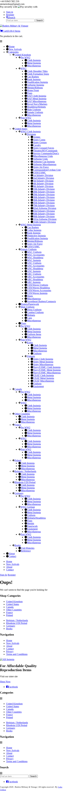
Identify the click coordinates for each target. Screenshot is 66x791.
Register (10, 14)
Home (9, 561)
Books (9, 628)
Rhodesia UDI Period (16, 623)
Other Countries (14, 609)
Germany (10, 626)
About (9, 567)
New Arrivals (12, 564)
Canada (10, 607)
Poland (9, 615)
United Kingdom (14, 601)
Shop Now (5, 681)
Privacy (10, 651)
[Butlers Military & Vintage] (14, 26)
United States (12, 604)
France (9, 612)
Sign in (9, 12)
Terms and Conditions (16, 654)
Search (12, 17)
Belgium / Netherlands (17, 620)
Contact (10, 569)
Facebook (13, 686)
